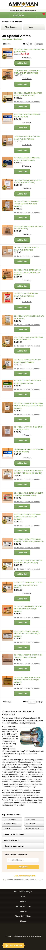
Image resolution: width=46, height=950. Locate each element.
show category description (12, 39)
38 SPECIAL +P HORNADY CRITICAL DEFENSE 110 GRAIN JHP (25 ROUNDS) (28, 608)
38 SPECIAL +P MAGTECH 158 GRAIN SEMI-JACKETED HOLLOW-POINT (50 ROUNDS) (28, 405)
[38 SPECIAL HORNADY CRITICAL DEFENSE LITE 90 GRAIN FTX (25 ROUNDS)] (7, 635)
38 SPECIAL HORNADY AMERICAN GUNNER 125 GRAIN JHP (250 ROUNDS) (27, 516)
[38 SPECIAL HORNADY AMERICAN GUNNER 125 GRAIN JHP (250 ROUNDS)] (7, 518)
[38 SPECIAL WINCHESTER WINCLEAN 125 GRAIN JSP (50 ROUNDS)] (7, 497)
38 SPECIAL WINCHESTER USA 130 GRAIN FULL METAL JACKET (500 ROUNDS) (27, 272)
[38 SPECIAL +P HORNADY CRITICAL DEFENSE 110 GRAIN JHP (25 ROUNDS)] (7, 610)
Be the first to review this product (27, 102)
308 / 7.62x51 (30, 819)
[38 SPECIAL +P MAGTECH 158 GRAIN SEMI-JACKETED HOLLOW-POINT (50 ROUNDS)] (7, 407)
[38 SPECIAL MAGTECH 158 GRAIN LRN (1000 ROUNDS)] (7, 53)
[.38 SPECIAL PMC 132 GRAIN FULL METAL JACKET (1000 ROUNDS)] (7, 74)
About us (23, 911)
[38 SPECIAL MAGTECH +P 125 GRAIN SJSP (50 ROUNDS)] (7, 431)
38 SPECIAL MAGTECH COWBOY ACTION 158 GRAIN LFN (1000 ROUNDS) (26, 204)
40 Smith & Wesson (10, 824)
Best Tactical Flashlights (23, 892)
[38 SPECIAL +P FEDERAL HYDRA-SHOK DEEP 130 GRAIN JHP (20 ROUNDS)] (7, 681)
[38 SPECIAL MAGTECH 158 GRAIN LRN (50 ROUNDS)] (7, 118)
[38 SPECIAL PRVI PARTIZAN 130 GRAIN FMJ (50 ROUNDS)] (7, 251)
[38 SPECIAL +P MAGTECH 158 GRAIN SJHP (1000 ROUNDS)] (7, 341)
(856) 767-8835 (18, 16)
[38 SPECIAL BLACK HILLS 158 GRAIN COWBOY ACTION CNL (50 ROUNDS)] (7, 474)
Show (25, 44)
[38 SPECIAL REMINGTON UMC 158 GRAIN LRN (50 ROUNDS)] (7, 385)
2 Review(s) (27, 166)
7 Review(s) (27, 79)
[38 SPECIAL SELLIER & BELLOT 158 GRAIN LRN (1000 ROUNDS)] (7, 97)
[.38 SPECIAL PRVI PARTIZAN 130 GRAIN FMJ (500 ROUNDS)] (7, 140)
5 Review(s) (27, 57)
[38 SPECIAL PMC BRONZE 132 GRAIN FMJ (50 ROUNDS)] (7, 230)
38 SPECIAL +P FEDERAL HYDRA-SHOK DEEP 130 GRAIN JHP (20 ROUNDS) (27, 679)
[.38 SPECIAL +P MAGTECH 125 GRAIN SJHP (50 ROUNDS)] (7, 453)
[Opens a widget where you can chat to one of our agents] (13, 946)
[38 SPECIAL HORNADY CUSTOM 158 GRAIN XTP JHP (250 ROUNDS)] (7, 564)
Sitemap (23, 921)
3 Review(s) (27, 281)
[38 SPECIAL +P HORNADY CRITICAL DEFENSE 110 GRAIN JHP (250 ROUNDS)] (7, 587)
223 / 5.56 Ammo (9, 819)
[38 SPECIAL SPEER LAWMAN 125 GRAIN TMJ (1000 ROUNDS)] (7, 162)
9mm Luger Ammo (32, 828)
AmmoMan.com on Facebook (22, 884)
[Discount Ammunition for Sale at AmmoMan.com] (23, 4)
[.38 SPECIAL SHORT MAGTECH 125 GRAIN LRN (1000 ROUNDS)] (7, 184)
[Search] (32, 15)
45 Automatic (31, 824)
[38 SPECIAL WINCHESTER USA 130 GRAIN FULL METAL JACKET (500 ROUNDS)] (7, 274)
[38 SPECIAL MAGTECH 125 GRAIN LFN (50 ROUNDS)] (7, 320)
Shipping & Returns (23, 906)
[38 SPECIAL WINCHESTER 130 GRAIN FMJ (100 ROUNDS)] (7, 297)
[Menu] (4, 15)
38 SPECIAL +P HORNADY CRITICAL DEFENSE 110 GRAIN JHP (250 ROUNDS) (28, 585)
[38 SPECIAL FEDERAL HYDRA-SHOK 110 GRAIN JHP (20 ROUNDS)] (7, 659)
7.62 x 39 (7, 828)
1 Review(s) (27, 145)
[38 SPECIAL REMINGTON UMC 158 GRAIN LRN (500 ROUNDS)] (7, 364)
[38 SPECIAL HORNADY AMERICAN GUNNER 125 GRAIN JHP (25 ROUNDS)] (7, 543)
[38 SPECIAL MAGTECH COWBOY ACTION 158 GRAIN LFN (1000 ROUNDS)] (7, 205)
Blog (23, 896)
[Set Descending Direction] (43, 27)
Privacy (23, 901)
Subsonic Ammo (11, 840)
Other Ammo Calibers (14, 835)
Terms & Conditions (23, 916)
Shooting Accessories (14, 846)
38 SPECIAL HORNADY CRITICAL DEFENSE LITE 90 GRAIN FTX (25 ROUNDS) (27, 633)
